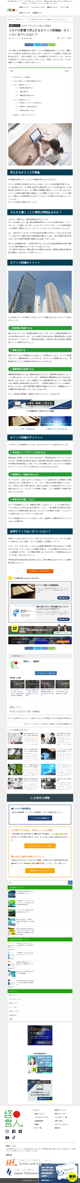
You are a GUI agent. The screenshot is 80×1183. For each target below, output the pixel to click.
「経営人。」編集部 (66, 38)
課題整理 (48, 25)
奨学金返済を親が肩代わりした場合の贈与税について (25, 892)
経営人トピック (24, 7)
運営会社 (57, 1128)
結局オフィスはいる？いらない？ (23, 115)
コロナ (25, 25)
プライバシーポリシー (61, 1124)
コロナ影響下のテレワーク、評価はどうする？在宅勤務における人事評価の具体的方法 (40, 718)
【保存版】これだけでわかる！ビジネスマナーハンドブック (25, 953)
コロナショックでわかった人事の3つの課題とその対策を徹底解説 (46, 724)
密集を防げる (22, 91)
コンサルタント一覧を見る (45, 673)
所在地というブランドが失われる (29, 102)
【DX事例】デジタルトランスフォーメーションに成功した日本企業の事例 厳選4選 (25, 902)
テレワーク (33, 25)
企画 (41, 25)
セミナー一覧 (64, 7)
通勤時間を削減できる (25, 95)
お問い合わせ (59, 1121)
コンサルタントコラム (38, 7)
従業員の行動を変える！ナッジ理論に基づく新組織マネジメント (25, 964)
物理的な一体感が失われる (26, 106)
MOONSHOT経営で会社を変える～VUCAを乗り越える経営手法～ (25, 982)
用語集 (11, 1019)
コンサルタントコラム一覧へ (41, 846)
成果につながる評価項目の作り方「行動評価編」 (25, 972)
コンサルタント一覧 (61, 1117)
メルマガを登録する (41, 818)
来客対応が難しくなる (25, 110)
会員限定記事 (12, 1015)
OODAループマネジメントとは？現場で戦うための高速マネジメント (25, 945)
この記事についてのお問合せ (40, 571)
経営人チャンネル (24, 12)
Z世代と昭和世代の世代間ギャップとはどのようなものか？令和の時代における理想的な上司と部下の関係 (25, 931)
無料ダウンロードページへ (41, 870)
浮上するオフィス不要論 (20, 77)
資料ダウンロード (52, 7)
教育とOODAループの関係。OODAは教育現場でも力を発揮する (25, 921)
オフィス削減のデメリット (21, 100)
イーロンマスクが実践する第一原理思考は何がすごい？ (25, 911)
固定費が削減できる (24, 88)
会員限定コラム (37, 12)
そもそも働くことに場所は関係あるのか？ (26, 81)
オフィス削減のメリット (20, 85)
